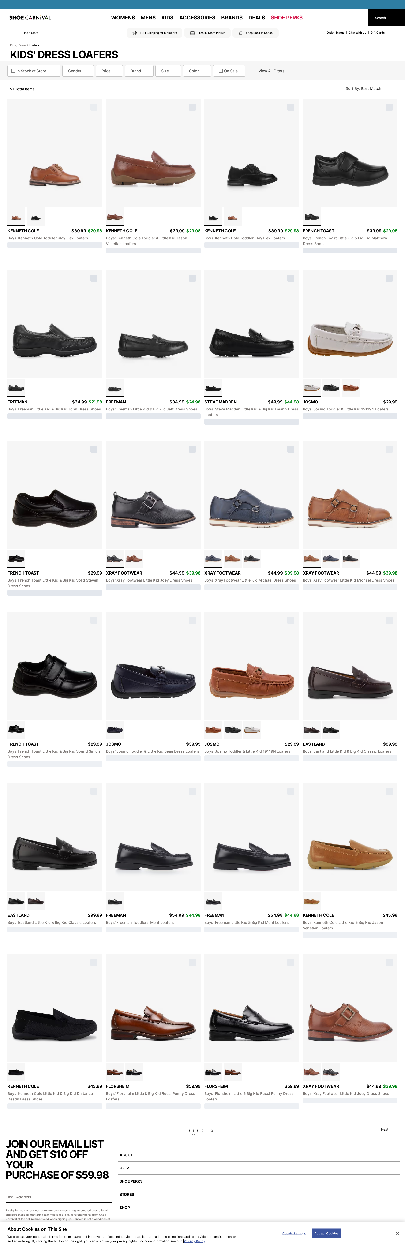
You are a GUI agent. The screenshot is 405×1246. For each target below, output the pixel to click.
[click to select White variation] (312, 388)
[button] (23, 33)
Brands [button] (232, 18)
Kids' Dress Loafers (64, 54)
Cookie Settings (294, 1233)
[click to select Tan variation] (134, 559)
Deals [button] (256, 18)
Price (105, 71)
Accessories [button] (197, 18)
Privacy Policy (194, 1241)
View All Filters (272, 71)
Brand (136, 71)
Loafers (34, 45)
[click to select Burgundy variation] (312, 730)
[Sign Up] (107, 1197)
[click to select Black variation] (36, 216)
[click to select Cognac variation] (16, 216)
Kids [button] (167, 18)
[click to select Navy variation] (213, 559)
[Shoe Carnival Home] (30, 17)
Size (165, 71)
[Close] (397, 1233)
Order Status (336, 32)
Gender (74, 71)
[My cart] (360, 18)
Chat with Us (357, 32)
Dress (22, 45)
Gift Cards (378, 32)
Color (194, 71)
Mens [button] (148, 18)
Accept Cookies (326, 1233)
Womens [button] (123, 18)
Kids (13, 45)
